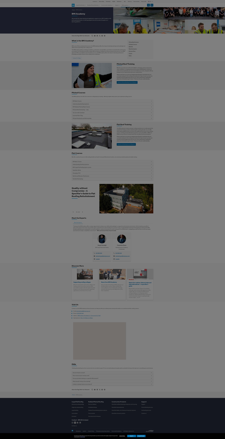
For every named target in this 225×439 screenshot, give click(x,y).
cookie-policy (82, 436)
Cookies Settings (122, 435)
